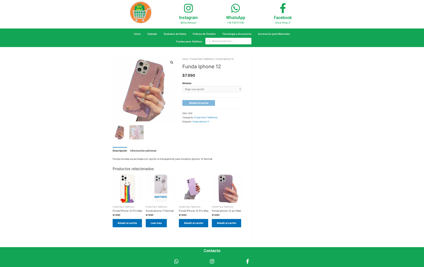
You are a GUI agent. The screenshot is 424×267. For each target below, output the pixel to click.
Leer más (156, 223)
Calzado (152, 33)
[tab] (120, 150)
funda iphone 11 (200, 121)
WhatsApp (235, 17)
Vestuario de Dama (175, 33)
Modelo (186, 83)
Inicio (137, 33)
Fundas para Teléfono (189, 41)
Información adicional (143, 150)
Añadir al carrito (198, 103)
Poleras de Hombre (204, 33)
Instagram (188, 17)
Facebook (283, 17)
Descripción (120, 150)
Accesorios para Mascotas (274, 33)
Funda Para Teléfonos (202, 59)
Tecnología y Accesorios (236, 33)
